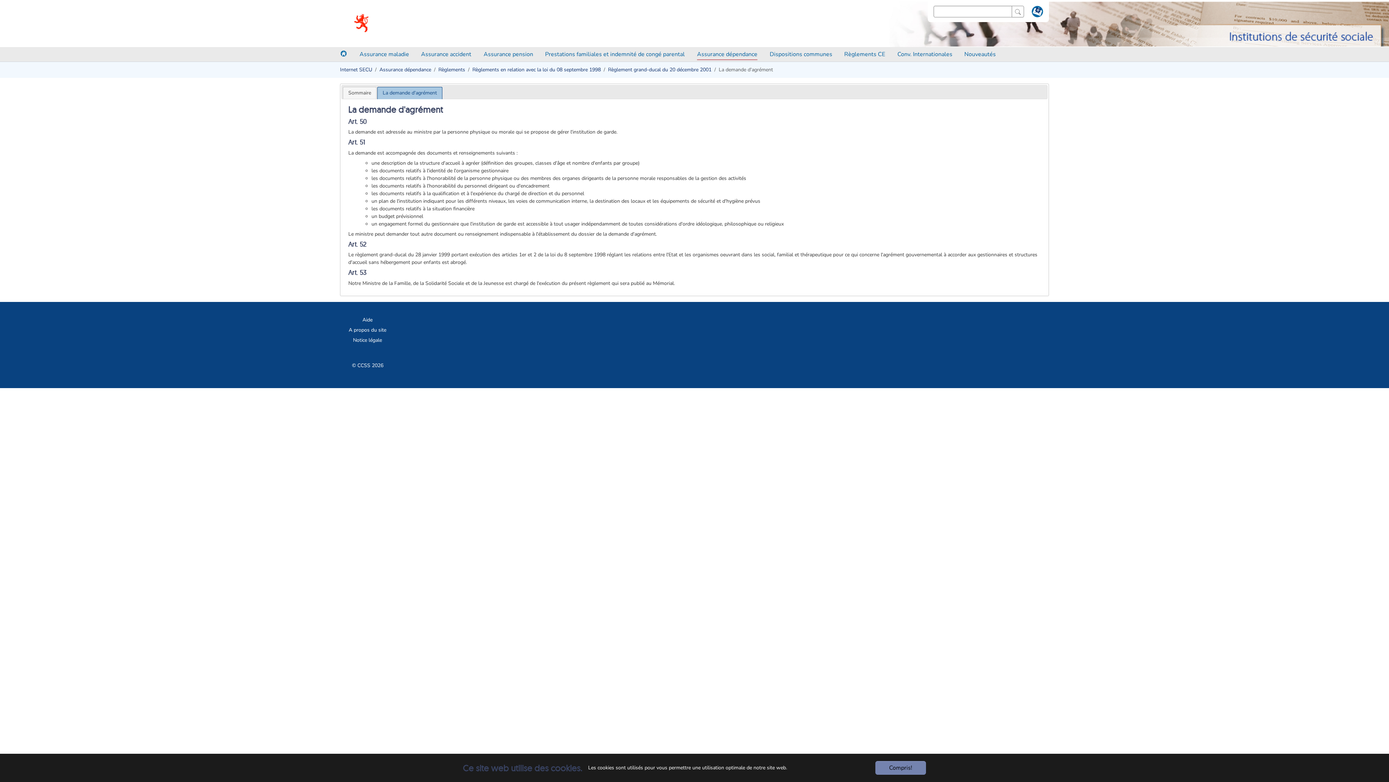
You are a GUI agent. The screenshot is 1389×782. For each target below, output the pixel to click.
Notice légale (367, 340)
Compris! (900, 768)
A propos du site (367, 330)
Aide (367, 319)
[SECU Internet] (362, 23)
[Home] (343, 53)
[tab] (360, 93)
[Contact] (1036, 13)
